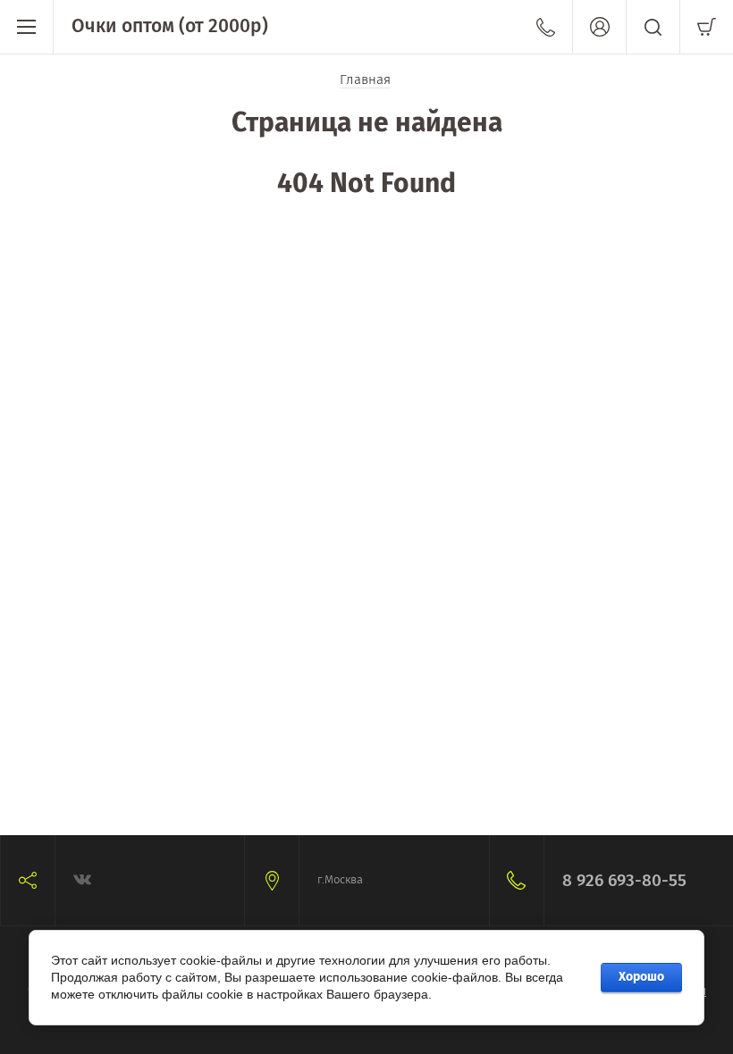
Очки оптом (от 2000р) (170, 26)
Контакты (545, 27)
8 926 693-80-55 (624, 880)
